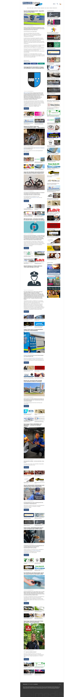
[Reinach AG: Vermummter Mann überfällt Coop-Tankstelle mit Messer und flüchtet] (34, 389)
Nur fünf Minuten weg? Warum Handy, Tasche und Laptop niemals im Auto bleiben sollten (34, 573)
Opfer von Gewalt (27, 92)
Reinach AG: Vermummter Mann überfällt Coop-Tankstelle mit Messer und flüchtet (33, 381)
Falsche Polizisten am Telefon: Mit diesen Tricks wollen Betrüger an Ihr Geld (33, 266)
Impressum (25, 684)
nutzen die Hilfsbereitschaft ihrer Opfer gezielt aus (33, 358)
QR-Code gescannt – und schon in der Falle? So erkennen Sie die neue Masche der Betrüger (34, 219)
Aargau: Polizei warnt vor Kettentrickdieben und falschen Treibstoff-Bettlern (33, 330)
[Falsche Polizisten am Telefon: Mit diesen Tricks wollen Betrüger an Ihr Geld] (34, 278)
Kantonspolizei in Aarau (35, 197)
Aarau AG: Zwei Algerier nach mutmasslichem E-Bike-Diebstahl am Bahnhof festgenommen (34, 173)
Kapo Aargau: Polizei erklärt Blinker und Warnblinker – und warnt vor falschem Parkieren (33, 425)
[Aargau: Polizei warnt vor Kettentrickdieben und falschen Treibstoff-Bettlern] (34, 342)
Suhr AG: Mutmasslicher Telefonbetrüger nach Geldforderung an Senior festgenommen (34, 486)
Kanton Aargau (27, 355)
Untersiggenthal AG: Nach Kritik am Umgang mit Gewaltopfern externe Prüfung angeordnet (34, 68)
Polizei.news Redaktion (30, 91)
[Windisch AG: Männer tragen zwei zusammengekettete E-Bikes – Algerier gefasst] (34, 137)
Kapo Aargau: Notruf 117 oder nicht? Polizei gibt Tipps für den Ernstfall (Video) (33, 622)
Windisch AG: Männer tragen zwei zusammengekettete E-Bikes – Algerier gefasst (34, 127)
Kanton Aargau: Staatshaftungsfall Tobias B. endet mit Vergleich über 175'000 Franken (33, 528)
